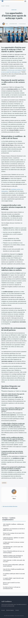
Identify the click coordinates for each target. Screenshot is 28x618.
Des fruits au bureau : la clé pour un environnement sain (11, 587)
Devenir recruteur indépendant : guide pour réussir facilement (13, 565)
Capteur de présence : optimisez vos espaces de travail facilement (13, 538)
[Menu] (25, 1)
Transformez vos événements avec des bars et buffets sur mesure (14, 529)
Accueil (2, 5)
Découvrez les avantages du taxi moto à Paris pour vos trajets (13, 533)
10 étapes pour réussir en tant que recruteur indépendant (13, 542)
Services (7, 5)
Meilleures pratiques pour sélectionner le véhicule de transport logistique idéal (13, 556)
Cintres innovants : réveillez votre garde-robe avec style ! (14, 560)
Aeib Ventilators (6, 601)
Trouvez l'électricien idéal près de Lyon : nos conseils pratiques (13, 551)
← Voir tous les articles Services (9, 506)
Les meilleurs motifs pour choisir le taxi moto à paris (14, 574)
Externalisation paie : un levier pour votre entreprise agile (13, 547)
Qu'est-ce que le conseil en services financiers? (11, 583)
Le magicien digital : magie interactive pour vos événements (13, 578)
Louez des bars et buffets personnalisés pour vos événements (13, 569)
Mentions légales (10, 610)
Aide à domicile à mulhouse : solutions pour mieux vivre (13, 524)
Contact (17, 610)
